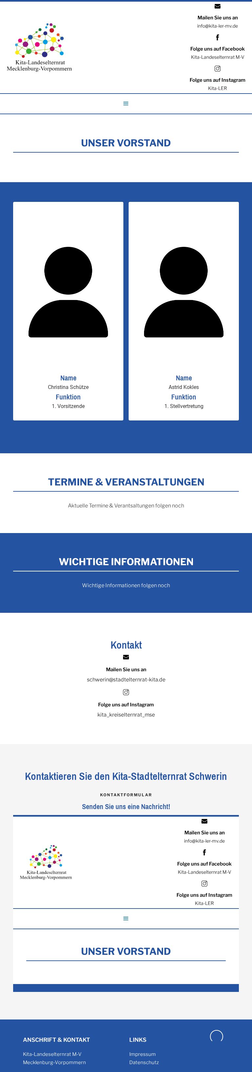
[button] (126, 104)
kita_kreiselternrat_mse (126, 715)
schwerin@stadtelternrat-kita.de (126, 679)
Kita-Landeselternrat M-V (217, 57)
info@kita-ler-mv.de (217, 26)
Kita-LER (217, 88)
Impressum (142, 1054)
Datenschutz (144, 1062)
